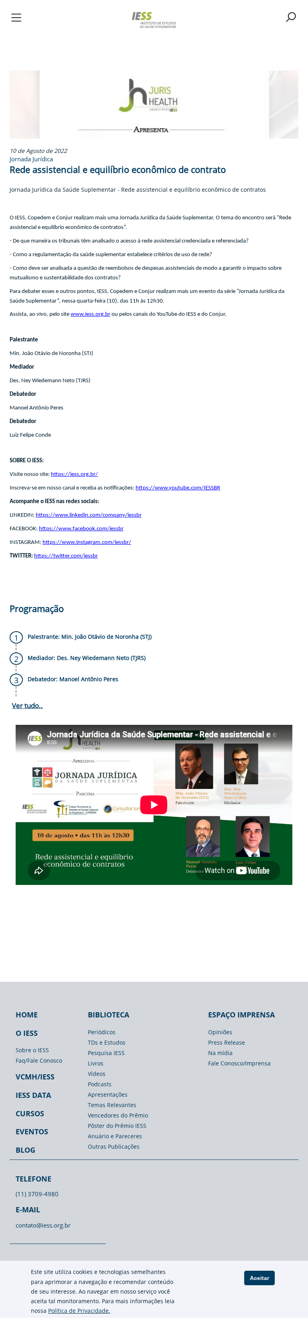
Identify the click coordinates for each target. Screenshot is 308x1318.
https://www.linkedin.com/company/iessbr (89, 515)
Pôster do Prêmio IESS (117, 1125)
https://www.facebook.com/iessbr (81, 529)
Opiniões (220, 1032)
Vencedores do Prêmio (118, 1115)
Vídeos (96, 1073)
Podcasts (99, 1084)
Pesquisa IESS (106, 1053)
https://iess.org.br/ (74, 474)
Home (27, 1014)
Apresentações (108, 1094)
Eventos (32, 1131)
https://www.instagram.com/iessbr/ (87, 543)
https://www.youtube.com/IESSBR (178, 488)
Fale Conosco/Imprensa (239, 1063)
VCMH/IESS (35, 1076)
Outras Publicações (114, 1146)
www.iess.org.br (90, 314)
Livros (95, 1063)
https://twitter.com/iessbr (66, 556)
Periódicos (102, 1032)
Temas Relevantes (112, 1105)
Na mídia (220, 1053)
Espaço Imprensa (241, 1014)
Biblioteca (108, 1014)
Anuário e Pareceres (115, 1136)
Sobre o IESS (32, 1050)
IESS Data (33, 1095)
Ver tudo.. (27, 705)
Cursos (30, 1113)
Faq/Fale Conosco (39, 1060)
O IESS (27, 1033)
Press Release (226, 1042)
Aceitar (259, 1278)
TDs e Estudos (107, 1042)
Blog (25, 1150)
